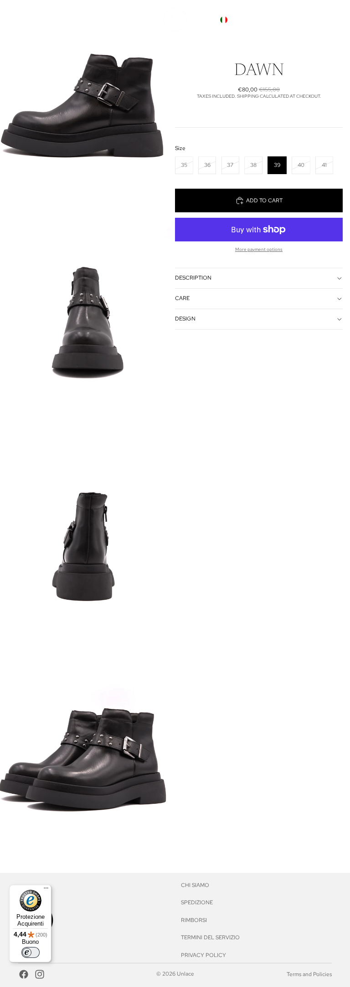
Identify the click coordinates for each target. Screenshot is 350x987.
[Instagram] (39, 974)
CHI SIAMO (195, 885)
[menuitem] (133, 20)
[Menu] (46, 890)
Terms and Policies (309, 974)
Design (185, 318)
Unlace (185, 973)
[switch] (30, 952)
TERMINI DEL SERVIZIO (210, 937)
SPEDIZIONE (197, 902)
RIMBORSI (194, 920)
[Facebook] (23, 974)
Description (193, 277)
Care (182, 298)
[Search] (283, 20)
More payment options (259, 249)
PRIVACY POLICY (203, 955)
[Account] (302, 20)
